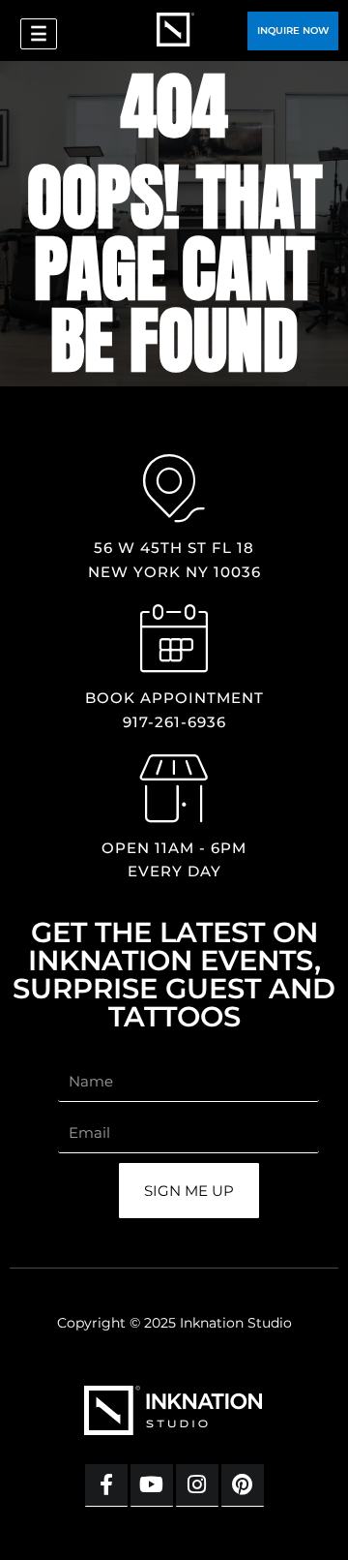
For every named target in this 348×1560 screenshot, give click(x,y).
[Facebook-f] (106, 1485)
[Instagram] (197, 1485)
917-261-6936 (174, 722)
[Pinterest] (242, 1485)
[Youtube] (151, 1485)
